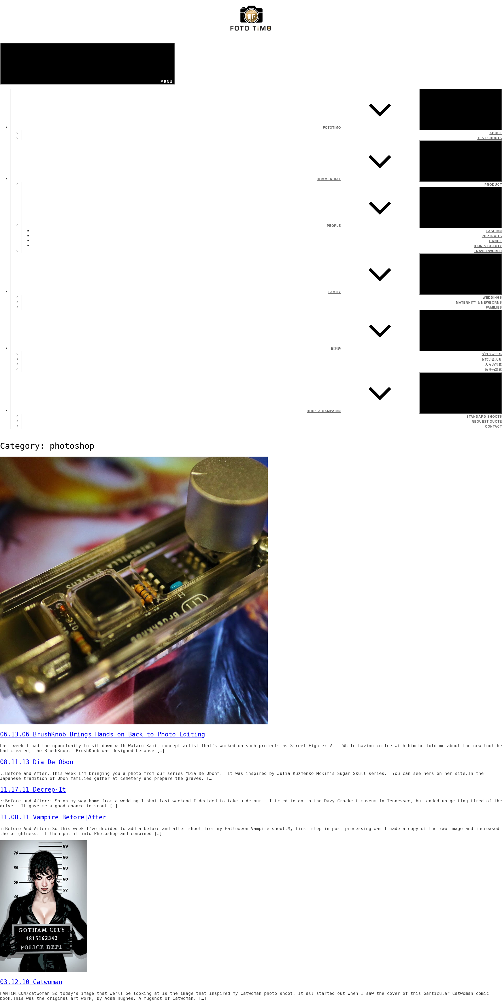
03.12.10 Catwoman (31, 982)
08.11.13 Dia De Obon (36, 762)
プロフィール (492, 354)
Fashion (494, 231)
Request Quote (487, 421)
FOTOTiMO (332, 127)
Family (334, 292)
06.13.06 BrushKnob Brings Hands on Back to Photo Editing (102, 734)
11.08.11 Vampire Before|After (53, 817)
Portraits (492, 236)
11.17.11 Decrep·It (33, 789)
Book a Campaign (324, 411)
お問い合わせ (492, 359)
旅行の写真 (493, 370)
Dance (495, 241)
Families (494, 307)
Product (493, 184)
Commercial (329, 179)
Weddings (492, 297)
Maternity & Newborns (479, 302)
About (495, 133)
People (334, 226)
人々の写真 (493, 364)
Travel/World (488, 251)
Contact (493, 426)
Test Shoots (489, 138)
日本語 (336, 348)
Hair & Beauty (488, 246)
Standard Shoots (484, 416)
